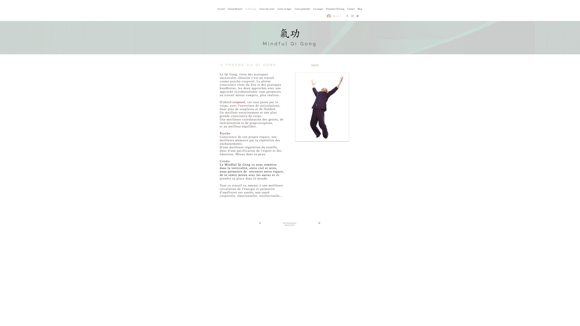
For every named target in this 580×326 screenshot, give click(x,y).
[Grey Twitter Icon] (357, 16)
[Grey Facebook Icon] (347, 16)
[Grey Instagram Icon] (352, 16)
